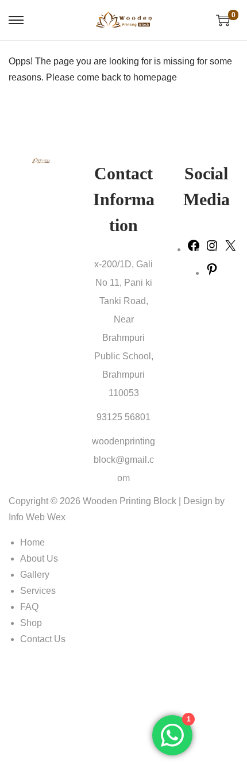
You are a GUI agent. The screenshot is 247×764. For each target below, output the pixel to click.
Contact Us (42, 639)
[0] (223, 20)
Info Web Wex (37, 517)
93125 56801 (123, 417)
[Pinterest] (212, 273)
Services (38, 591)
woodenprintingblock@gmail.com (123, 459)
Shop (31, 623)
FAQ (29, 607)
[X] (230, 249)
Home (32, 542)
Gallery (34, 574)
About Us (39, 558)
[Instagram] (212, 249)
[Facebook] (193, 249)
